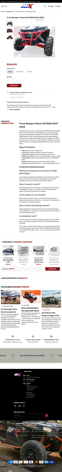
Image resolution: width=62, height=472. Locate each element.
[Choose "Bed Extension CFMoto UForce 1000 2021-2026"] (43, 246)
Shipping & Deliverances (38, 437)
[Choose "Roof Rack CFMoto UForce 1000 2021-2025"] (12, 246)
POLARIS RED (20, 71)
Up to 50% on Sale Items (22, 435)
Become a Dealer (20, 427)
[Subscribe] (46, 415)
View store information (16, 97)
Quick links (35, 423)
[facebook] (15, 405)
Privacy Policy (35, 427)
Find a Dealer (19, 426)
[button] (4, 6)
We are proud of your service (52, 424)
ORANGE (29, 71)
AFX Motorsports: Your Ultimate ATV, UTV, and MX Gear (32, 466)
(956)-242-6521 (30, 381)
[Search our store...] (44, 6)
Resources (20, 423)
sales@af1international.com (33, 377)
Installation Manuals (21, 429)
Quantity (9, 77)
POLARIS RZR (9, 11)
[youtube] (19, 405)
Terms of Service (36, 429)
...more (53, 107)
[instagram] (23, 405)
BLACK (10, 71)
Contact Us (34, 426)
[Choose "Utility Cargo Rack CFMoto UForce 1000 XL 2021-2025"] (58, 246)
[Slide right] (54, 42)
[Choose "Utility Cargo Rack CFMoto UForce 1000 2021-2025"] (28, 246)
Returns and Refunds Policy (39, 435)
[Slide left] (14, 42)
